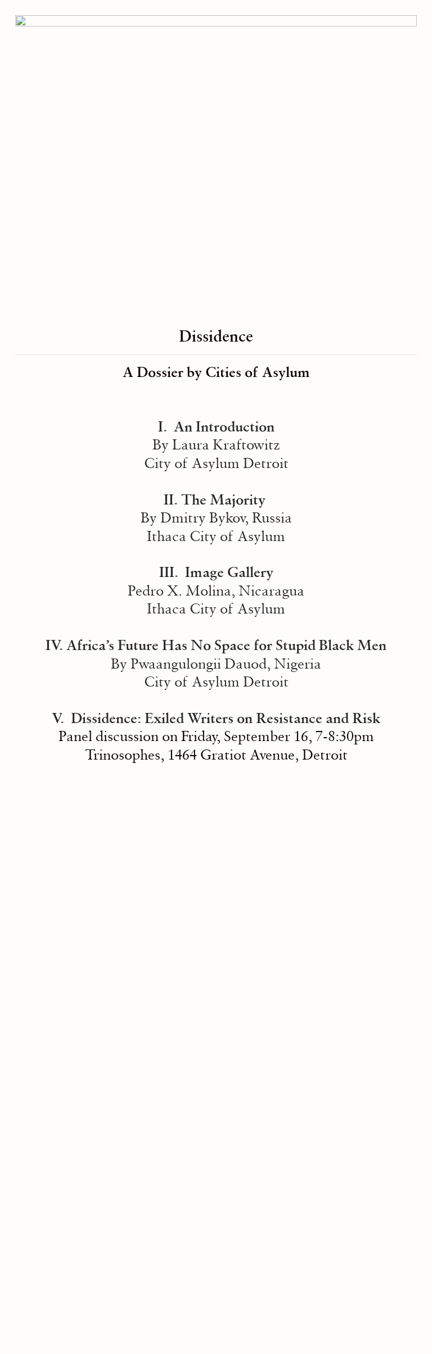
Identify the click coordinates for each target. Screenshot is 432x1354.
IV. (56, 645)
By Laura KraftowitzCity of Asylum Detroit (216, 444)
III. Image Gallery (216, 572)
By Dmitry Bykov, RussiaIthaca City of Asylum (216, 517)
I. (166, 426)
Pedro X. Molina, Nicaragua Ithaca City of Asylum (216, 599)
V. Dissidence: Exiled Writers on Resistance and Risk (216, 718)
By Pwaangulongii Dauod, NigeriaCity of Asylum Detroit (226, 663)
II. (172, 499)
